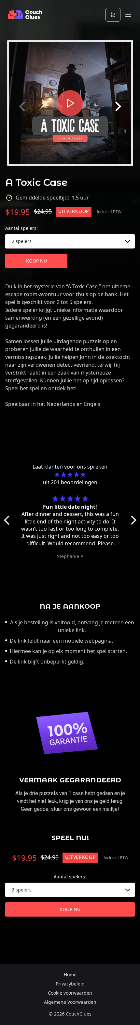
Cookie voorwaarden (70, 993)
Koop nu (36, 261)
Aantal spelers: (21, 228)
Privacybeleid (70, 984)
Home (70, 974)
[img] (70, 474)
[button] (8, 520)
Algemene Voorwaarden (70, 1002)
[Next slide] (117, 106)
